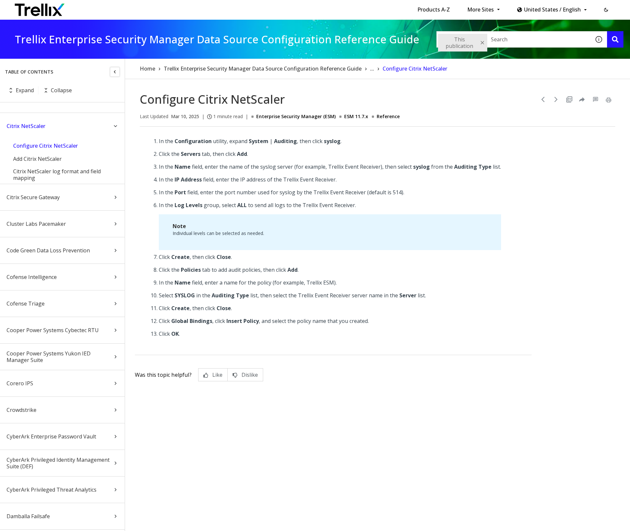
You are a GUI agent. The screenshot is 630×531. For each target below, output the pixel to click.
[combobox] (513, 39)
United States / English (552, 9)
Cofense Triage (26, 303)
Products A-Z (433, 9)
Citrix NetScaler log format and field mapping (57, 174)
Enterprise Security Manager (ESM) (296, 116)
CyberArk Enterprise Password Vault (51, 436)
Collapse (61, 90)
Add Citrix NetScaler (37, 158)
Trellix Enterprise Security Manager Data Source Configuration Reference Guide (263, 68)
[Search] (615, 39)
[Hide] (115, 72)
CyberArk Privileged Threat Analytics (51, 489)
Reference (388, 116)
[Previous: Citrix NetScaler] (543, 99)
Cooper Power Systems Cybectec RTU (53, 330)
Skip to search (158, 7)
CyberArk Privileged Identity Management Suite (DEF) (58, 463)
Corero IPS (20, 383)
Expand (25, 90)
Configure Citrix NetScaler (45, 145)
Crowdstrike (21, 410)
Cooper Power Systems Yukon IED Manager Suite (49, 357)
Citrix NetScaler (26, 126)
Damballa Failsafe (28, 516)
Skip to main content (108, 7)
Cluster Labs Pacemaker (36, 223)
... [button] (372, 68)
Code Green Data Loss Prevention (48, 250)
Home (147, 68)
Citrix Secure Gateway (33, 197)
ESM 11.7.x (356, 116)
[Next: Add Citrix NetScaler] (556, 99)
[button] (606, 9)
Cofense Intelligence (32, 277)
